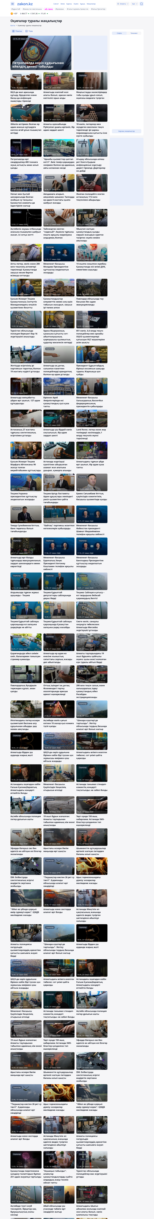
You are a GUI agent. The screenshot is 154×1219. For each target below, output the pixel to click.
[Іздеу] (141, 4)
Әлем (63, 4)
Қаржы (69, 4)
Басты (12, 25)
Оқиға (76, 4)
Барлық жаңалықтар (126, 131)
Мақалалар (91, 4)
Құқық (82, 4)
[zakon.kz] (25, 3)
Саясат (56, 4)
